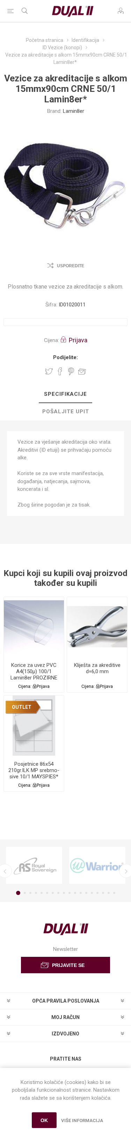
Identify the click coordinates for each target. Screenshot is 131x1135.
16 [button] (103, 893)
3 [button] (30, 893)
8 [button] (58, 893)
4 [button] (36, 893)
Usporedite (70, 265)
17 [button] (109, 893)
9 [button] (64, 893)
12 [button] (81, 893)
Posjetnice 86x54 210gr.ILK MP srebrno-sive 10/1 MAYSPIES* (33, 770)
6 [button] (47, 893)
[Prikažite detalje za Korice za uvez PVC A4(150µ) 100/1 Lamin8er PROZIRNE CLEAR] (34, 627)
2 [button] (25, 893)
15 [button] (97, 893)
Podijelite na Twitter (49, 371)
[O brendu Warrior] (97, 865)
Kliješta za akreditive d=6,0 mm (97, 668)
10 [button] (69, 893)
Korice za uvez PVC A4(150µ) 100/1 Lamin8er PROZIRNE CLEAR (33, 674)
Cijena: (51, 340)
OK (44, 1120)
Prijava (78, 340)
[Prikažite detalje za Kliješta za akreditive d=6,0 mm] (97, 627)
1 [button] (18, 893)
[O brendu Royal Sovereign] (34, 865)
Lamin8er (73, 111)
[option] (34, 865)
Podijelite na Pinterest (71, 371)
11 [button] (75, 893)
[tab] (65, 394)
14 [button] (92, 893)
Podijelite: (65, 357)
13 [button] (86, 893)
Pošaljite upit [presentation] (65, 411)
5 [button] (42, 893)
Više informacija (82, 1120)
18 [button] (114, 893)
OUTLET (21, 707)
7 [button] (53, 893)
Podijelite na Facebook (60, 371)
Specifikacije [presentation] (65, 394)
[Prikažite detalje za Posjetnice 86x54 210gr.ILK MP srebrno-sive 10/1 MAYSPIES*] (34, 726)
